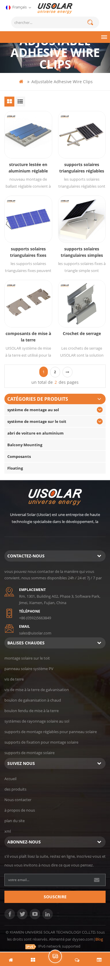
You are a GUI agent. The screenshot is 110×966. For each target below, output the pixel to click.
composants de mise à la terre (28, 337)
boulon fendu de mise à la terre (31, 710)
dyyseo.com (82, 939)
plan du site (14, 820)
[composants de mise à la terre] (28, 303)
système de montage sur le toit (36, 421)
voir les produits (31, 143)
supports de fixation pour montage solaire (41, 742)
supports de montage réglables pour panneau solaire (50, 731)
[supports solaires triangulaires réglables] (82, 134)
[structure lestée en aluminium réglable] (28, 134)
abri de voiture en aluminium (35, 433)
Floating (15, 468)
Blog (99, 939)
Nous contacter (17, 799)
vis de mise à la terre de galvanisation (36, 689)
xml (7, 831)
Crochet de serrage (82, 333)
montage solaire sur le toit (27, 658)
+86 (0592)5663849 (35, 617)
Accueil (10, 778)
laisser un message (55, 956)
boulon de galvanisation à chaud (32, 700)
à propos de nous (19, 810)
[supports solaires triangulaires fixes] (28, 219)
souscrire (55, 896)
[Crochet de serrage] (82, 303)
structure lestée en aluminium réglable (28, 168)
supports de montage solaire (29, 752)
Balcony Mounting (24, 444)
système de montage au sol (33, 409)
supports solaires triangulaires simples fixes (82, 252)
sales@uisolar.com (35, 633)
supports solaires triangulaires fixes (28, 252)
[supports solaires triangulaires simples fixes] (82, 219)
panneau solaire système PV (28, 668)
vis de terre (14, 679)
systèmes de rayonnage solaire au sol (36, 721)
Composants (19, 456)
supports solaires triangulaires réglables (81, 168)
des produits (15, 789)
